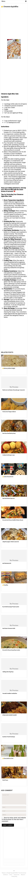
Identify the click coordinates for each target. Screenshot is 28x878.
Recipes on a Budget (6, 872)
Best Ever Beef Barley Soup (8, 433)
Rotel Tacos (5, 780)
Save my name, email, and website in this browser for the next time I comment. (14, 819)
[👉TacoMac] (14, 577)
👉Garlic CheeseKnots (7, 476)
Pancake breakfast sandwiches (9, 693)
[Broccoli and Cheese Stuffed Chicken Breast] (14, 512)
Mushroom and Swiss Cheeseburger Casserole (13, 390)
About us (23, 874)
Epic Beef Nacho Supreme (8, 498)
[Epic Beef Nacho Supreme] (14, 491)
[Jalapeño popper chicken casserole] (14, 534)
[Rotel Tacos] (14, 772)
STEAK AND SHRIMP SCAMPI (9, 715)
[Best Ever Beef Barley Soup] (14, 426)
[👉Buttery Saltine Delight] (14, 361)
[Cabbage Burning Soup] (14, 664)
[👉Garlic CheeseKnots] (14, 469)
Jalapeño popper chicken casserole (10, 541)
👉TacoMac (5, 585)
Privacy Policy (14, 876)
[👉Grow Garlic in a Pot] (14, 751)
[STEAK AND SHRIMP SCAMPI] (14, 707)
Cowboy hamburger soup (8, 455)
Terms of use (16, 874)
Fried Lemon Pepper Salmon (9, 411)
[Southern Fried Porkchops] (14, 729)
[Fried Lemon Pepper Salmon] (14, 404)
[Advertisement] (14, 23)
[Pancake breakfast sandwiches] (14, 686)
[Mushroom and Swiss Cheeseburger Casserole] (14, 382)
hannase (24, 872)
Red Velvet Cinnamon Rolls (8, 628)
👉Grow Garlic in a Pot (7, 758)
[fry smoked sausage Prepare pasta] (14, 599)
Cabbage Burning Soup (7, 672)
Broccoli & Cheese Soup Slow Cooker (11, 650)
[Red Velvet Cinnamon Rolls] (14, 621)
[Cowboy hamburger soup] (14, 447)
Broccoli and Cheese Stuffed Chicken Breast (12, 520)
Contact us (5, 874)
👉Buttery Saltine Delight (8, 368)
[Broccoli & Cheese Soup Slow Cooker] (14, 642)
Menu (3, 1)
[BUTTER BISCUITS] (14, 556)
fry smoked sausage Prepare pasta (10, 606)
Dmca (11, 874)
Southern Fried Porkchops (8, 737)
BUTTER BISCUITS (6, 563)
